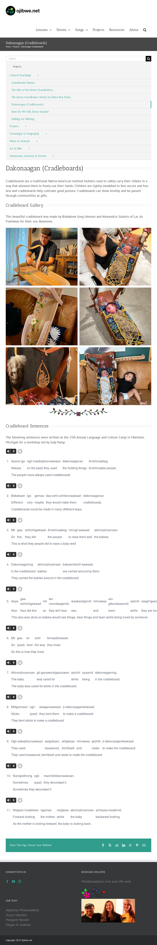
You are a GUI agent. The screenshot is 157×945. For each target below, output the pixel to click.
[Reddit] (116, 845)
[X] (109, 845)
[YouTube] (13, 881)
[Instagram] (19, 881)
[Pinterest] (137, 845)
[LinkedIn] (123, 845)
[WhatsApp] (130, 845)
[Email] (144, 845)
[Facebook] (103, 845)
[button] (144, 29)
